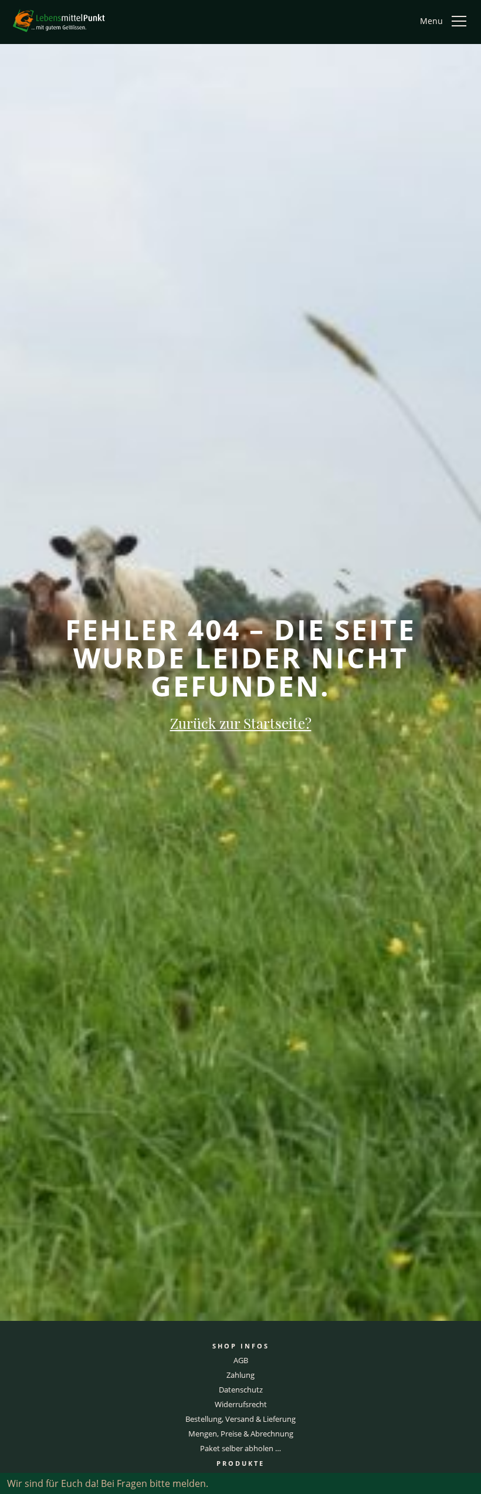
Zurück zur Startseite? (240, 723)
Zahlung (240, 1375)
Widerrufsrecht (241, 1404)
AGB (240, 1360)
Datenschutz (241, 1389)
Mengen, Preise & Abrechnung (240, 1433)
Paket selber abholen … (240, 1448)
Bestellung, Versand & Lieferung (240, 1419)
